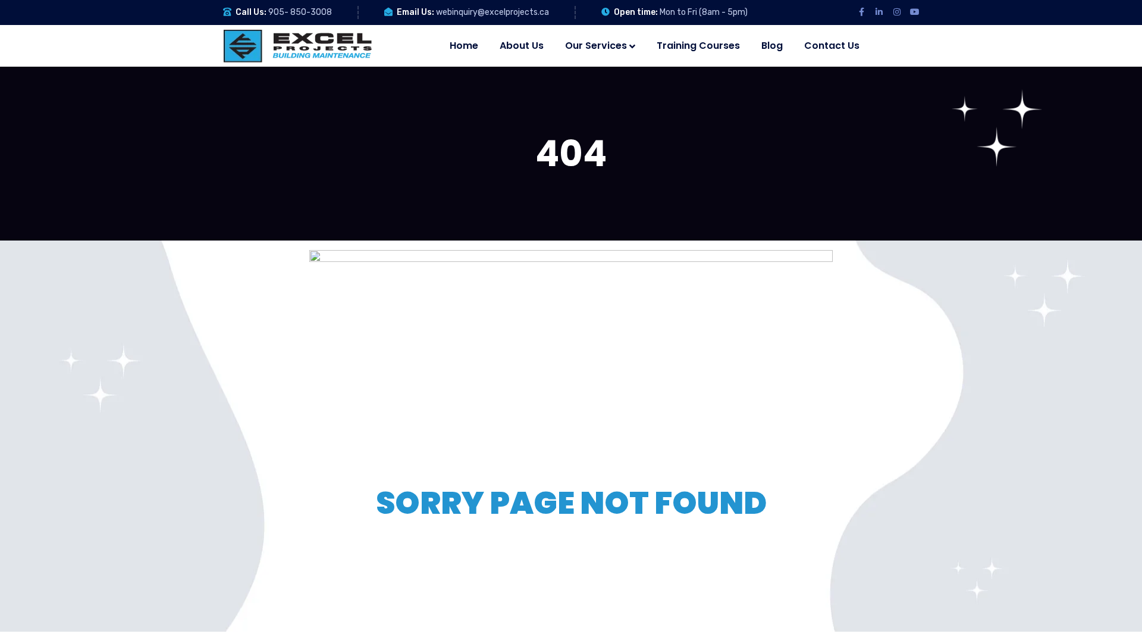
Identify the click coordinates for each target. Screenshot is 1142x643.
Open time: (636, 12)
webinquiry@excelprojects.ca (492, 12)
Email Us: (415, 12)
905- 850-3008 (300, 12)
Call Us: (251, 12)
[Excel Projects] (297, 46)
